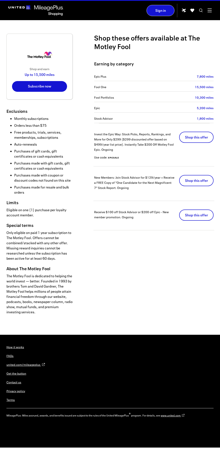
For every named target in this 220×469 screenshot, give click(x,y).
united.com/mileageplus (23, 365)
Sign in (160, 10)
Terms (10, 400)
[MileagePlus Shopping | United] (35, 10)
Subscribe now (39, 86)
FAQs (10, 356)
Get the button (16, 373)
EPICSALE (113, 157)
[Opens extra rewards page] (183, 11)
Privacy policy (15, 391)
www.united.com (171, 415)
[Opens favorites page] (192, 11)
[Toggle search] (201, 11)
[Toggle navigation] (209, 11)
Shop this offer (196, 137)
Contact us (13, 382)
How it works (15, 347)
